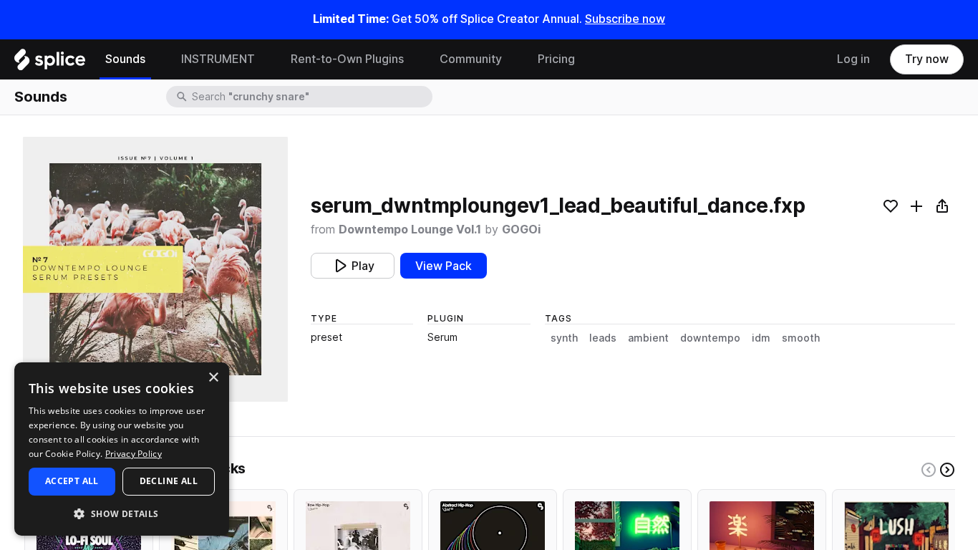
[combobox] (311, 96)
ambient (648, 338)
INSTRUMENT (218, 59)
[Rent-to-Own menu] (415, 59)
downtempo (710, 338)
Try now (927, 59)
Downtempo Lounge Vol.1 (410, 229)
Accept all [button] (72, 481)
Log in (853, 59)
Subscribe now (625, 19)
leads (602, 338)
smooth (801, 338)
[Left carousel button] (928, 469)
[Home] (49, 63)
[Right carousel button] (947, 469)
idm (761, 338)
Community (471, 59)
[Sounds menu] (156, 59)
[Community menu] (513, 59)
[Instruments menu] (266, 59)
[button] (122, 513)
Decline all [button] (169, 481)
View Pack (443, 266)
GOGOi (521, 229)
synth (564, 338)
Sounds (125, 59)
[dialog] (121, 449)
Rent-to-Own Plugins (347, 59)
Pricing (556, 59)
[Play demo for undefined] (155, 269)
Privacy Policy (133, 454)
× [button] (213, 377)
